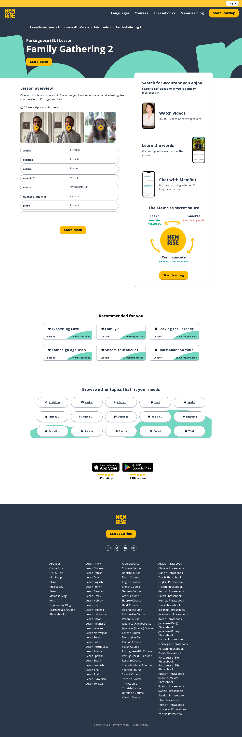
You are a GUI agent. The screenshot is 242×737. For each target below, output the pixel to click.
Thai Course (129, 683)
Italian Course (130, 619)
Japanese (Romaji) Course (138, 628)
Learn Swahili (94, 660)
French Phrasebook (170, 586)
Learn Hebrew (94, 600)
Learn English (94, 582)
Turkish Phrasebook (171, 705)
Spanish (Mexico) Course (137, 665)
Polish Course (130, 646)
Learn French (94, 586)
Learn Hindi (93, 605)
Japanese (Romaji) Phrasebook (169, 633)
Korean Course (131, 633)
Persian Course (131, 642)
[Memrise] (9, 13)
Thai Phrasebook (169, 700)
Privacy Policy (121, 724)
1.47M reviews (138, 478)
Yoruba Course (131, 697)
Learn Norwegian (97, 633)
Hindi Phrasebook (169, 605)
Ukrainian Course (133, 693)
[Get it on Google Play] (137, 467)
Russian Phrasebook (171, 674)
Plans (52, 582)
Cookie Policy (140, 724)
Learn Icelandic (95, 610)
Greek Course (130, 596)
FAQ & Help (56, 573)
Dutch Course (130, 577)
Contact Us (56, 568)
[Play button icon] (36, 127)
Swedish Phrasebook (171, 695)
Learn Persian (94, 637)
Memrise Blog (58, 596)
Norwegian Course (133, 637)
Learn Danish (94, 573)
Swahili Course (131, 674)
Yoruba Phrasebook (170, 714)
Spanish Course (131, 670)
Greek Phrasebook (170, 596)
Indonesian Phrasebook (173, 614)
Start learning (173, 275)
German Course (131, 591)
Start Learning (224, 13)
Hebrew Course (131, 600)
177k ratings (105, 478)
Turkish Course (131, 688)
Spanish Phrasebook (171, 686)
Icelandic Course (132, 610)
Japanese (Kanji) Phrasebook (168, 625)
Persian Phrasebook (171, 648)
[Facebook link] (108, 548)
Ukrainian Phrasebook (172, 709)
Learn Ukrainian (96, 679)
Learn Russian (94, 651)
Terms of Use (102, 724)
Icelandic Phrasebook (171, 610)
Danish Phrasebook (170, 573)
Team (52, 591)
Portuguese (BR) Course (137, 651)
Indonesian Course (133, 614)
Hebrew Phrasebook (171, 600)
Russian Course (131, 660)
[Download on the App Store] (106, 467)
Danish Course (131, 573)
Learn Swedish (95, 665)
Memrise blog (192, 13)
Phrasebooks (164, 13)
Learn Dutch (93, 577)
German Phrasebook (171, 591)
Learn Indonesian (97, 614)
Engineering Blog (60, 605)
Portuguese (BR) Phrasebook (168, 659)
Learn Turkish (94, 674)
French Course (131, 586)
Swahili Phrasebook (170, 691)
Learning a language (62, 610)
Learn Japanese (95, 623)
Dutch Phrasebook (170, 577)
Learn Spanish (95, 656)
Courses (141, 13)
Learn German (95, 591)
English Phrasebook (170, 582)
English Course (131, 582)
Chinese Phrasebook (171, 568)
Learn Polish (93, 642)
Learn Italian (93, 619)
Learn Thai (92, 670)
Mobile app (56, 577)
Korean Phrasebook (170, 639)
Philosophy (56, 586)
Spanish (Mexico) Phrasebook (168, 680)
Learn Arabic (93, 563)
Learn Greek (93, 596)
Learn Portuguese (42, 27)
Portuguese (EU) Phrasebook (168, 667)
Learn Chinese (95, 568)
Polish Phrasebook (170, 653)
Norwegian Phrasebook (173, 644)
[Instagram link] (133, 548)
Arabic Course (130, 563)
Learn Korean (94, 628)
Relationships (103, 27)
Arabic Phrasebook (170, 563)
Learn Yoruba (94, 683)
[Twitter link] (116, 548)
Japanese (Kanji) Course (136, 623)
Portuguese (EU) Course (73, 27)
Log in (232, 3)
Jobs (52, 600)
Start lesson (39, 62)
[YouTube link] (125, 548)
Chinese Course (131, 568)
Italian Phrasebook (170, 619)
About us (55, 563)
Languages (120, 13)
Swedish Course (132, 679)
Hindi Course (130, 605)
